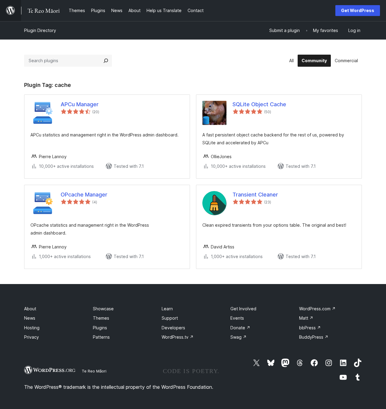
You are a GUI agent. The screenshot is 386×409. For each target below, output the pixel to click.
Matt (306, 318)
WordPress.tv (178, 337)
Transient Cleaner (255, 194)
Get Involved (243, 308)
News (29, 318)
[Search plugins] (106, 61)
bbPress (310, 327)
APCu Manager (80, 104)
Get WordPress (357, 10)
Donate (240, 327)
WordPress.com (317, 308)
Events (237, 318)
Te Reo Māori (94, 371)
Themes (101, 318)
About (30, 308)
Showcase (103, 308)
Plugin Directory (40, 30)
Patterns (101, 337)
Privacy (31, 337)
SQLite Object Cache (259, 104)
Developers (173, 327)
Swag (238, 337)
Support (170, 318)
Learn (167, 308)
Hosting (32, 327)
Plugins (100, 327)
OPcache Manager (84, 194)
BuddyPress (313, 337)
